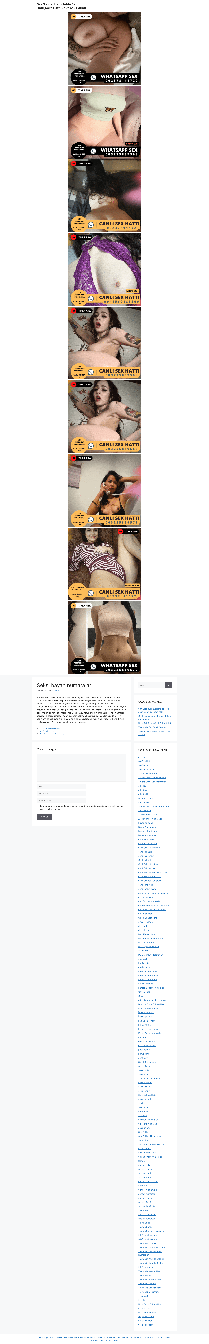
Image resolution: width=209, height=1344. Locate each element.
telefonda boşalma (147, 1235)
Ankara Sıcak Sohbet (148, 773)
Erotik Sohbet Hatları (148, 975)
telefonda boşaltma (147, 1239)
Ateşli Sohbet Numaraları (150, 819)
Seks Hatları (144, 1070)
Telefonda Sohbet (147, 1283)
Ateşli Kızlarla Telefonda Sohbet (153, 806)
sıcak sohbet (144, 1148)
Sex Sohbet (144, 1132)
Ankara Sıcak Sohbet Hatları (152, 777)
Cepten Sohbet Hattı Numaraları (154, 905)
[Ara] (168, 685)
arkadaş (142, 786)
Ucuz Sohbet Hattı (147, 1312)
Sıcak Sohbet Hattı (147, 1152)
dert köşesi (143, 930)
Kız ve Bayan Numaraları (150, 1033)
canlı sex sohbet (146, 856)
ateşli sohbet (144, 810)
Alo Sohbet (143, 765)
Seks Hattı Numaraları (149, 1078)
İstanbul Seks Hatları (148, 1008)
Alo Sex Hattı (144, 761)
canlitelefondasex (147, 839)
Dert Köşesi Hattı (146, 934)
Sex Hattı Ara (135, 1337)
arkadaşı (142, 790)
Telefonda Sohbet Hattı (149, 1288)
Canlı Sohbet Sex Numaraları (90, 1337)
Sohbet (141, 1161)
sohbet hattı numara (148, 1181)
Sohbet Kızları (145, 1185)
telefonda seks (145, 1267)
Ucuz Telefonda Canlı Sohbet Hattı (155, 723)
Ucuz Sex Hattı (123, 1337)
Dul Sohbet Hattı (97, 1340)
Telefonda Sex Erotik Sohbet (152, 727)
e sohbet (142, 959)
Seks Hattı (143, 1074)
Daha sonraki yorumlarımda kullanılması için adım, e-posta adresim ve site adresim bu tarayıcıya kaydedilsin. (81, 807)
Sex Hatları (143, 1107)
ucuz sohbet (144, 1308)
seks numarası (145, 1082)
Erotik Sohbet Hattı (147, 979)
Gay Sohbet (144, 992)
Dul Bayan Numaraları (148, 946)
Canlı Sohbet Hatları (148, 864)
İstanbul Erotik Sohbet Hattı (151, 1004)
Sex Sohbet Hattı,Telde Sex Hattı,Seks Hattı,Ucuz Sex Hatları (61, 6)
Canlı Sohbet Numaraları (150, 880)
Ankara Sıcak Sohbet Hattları (152, 782)
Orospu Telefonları (147, 1045)
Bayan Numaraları (147, 827)
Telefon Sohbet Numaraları (50, 728)
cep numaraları (145, 897)
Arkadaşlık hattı (145, 798)
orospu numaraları (147, 1041)
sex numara (144, 1128)
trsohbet (142, 1300)
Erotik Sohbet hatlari (148, 971)
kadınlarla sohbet (146, 1021)
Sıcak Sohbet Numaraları (150, 1157)
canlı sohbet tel (145, 885)
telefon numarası (146, 1218)
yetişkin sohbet (145, 1325)
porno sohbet (144, 1054)
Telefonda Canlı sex (148, 1243)
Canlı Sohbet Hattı (147, 868)
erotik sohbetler (146, 984)
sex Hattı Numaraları (148, 1120)
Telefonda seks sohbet (149, 1271)
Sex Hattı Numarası (147, 1124)
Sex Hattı (142, 1115)
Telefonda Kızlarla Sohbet (151, 1263)
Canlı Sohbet (144, 860)
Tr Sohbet (143, 1296)
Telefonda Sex (145, 1275)
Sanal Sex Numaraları (148, 1062)
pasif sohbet (144, 1049)
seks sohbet (144, 1091)
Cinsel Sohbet (145, 913)
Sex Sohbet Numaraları (149, 1136)
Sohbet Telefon (145, 1202)
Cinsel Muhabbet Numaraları (152, 909)
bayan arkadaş (145, 823)
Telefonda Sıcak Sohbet (150, 1279)
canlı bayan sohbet (147, 843)
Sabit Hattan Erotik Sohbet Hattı (53, 734)
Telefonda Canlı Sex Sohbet (151, 1247)
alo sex (141, 757)
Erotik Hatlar (144, 963)
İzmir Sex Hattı (145, 1016)
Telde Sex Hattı (109, 1337)
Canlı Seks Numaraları (149, 848)
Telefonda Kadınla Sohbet (151, 1259)
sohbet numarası (146, 1194)
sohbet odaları (145, 1198)
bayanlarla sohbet (147, 835)
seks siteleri (144, 1087)
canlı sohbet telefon (148, 889)
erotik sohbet (144, 967)
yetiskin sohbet (145, 1321)
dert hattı (142, 926)
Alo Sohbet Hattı (146, 769)
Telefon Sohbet (145, 1227)
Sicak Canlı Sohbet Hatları (151, 1144)
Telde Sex (143, 1210)
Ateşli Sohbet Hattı (147, 815)
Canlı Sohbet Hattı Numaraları (152, 872)
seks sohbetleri (145, 1099)
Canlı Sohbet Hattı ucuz (149, 876)
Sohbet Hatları (145, 1169)
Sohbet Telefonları (147, 1206)
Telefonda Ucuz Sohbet (149, 1292)
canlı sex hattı (145, 852)
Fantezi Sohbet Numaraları (151, 988)
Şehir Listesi (144, 1066)
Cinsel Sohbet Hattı (147, 918)
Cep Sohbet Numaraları (149, 901)
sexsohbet (143, 1140)
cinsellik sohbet (145, 922)
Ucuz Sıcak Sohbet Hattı (150, 1304)
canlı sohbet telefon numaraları (153, 893)
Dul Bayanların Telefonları (150, 955)
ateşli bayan (144, 802)
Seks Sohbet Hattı (147, 1095)
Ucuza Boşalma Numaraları (49, 1337)
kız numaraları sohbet (148, 1029)
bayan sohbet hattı (147, 831)
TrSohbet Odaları (111, 1340)
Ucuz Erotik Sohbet (163, 1337)
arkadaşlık (143, 794)
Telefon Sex (144, 1223)
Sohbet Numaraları (147, 1190)
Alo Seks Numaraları (48, 731)
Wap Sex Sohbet (146, 1316)
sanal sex (143, 1058)
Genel (141, 996)
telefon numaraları (147, 1214)
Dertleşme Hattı (146, 942)
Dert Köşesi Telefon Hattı (150, 938)
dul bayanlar (144, 951)
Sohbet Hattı (144, 1177)
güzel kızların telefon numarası (153, 1000)
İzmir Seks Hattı (146, 1012)
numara (142, 1037)
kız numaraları (145, 1025)
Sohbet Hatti (144, 1173)
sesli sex (142, 1103)
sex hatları (143, 1111)
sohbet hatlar (144, 1165)
